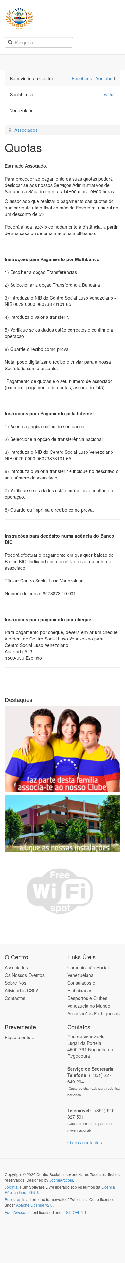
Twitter (108, 94)
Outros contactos (84, 1142)
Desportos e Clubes (87, 998)
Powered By (34, 1229)
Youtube (104, 78)
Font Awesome (18, 1212)
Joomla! (12, 1187)
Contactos (15, 998)
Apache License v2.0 (34, 1205)
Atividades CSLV (21, 990)
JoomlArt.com (61, 1179)
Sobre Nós (15, 982)
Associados (26, 130)
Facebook (82, 78)
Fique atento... (19, 1037)
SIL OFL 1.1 (76, 1212)
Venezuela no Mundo (88, 1006)
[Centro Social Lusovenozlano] (63, 18)
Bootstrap (13, 1199)
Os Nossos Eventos (25, 975)
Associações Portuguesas (93, 1013)
